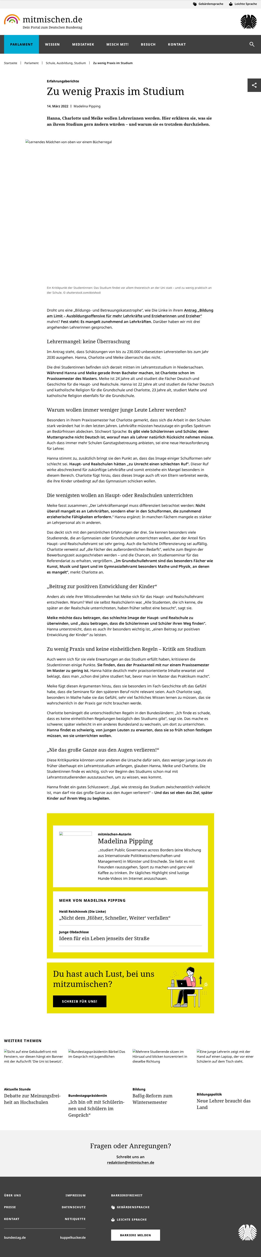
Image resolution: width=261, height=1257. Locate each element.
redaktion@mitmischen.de (130, 1162)
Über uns (12, 1195)
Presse (10, 1207)
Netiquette (75, 1219)
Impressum (76, 1195)
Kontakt (12, 1219)
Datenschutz (74, 1207)
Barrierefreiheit (127, 1195)
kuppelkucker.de (73, 1237)
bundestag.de (15, 1237)
